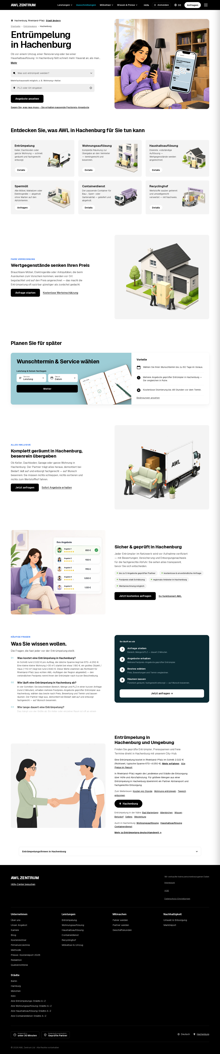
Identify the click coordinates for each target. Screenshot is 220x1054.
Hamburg (16, 985)
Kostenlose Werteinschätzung (60, 292)
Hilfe (146, 5)
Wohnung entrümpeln (165, 791)
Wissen (178, 812)
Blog (13, 935)
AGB (166, 890)
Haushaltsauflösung (22, 58)
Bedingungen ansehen (148, 397)
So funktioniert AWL (170, 596)
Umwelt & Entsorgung (175, 920)
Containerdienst (123, 826)
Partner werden (121, 925)
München (16, 990)
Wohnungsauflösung (147, 823)
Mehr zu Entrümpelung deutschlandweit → (138, 832)
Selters (128, 816)
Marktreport (169, 925)
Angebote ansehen (27, 98)
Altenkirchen (166, 812)
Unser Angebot (19, 925)
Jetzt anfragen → (162, 693)
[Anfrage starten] (162, 64)
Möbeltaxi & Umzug (72, 944)
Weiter (47, 388)
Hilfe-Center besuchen (23, 884)
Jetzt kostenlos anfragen (135, 596)
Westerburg (140, 816)
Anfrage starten (25, 292)
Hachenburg (130, 803)
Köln (13, 995)
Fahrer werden (120, 920)
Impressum (169, 882)
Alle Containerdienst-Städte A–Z (28, 1015)
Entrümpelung (30, 26)
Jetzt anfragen (24, 487)
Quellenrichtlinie (19, 964)
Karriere (15, 930)
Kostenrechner (18, 939)
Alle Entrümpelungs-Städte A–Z (28, 1000)
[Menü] (205, 5)
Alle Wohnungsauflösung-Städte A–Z (31, 1005)
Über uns (15, 920)
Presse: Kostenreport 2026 (25, 954)
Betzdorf (119, 816)
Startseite (15, 26)
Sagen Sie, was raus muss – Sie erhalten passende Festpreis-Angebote (50, 107)
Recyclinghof (69, 939)
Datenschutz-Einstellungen (177, 898)
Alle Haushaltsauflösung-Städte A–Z (31, 1010)
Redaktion (16, 959)
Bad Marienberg (150, 812)
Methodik (16, 949)
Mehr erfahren (170, 763)
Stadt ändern (53, 20)
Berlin (14, 980)
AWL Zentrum (23, 5)
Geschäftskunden (122, 930)
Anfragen (192, 5)
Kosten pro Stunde (142, 791)
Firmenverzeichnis (20, 944)
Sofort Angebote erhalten (57, 487)
